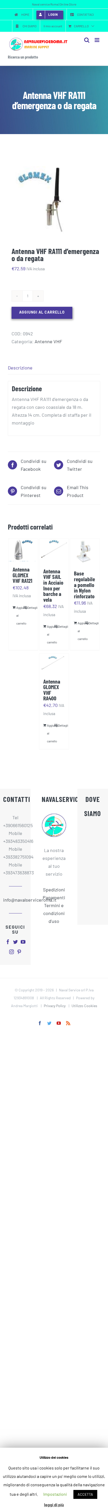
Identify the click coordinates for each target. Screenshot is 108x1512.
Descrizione (20, 368)
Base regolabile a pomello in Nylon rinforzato (84, 584)
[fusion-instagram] (11, 951)
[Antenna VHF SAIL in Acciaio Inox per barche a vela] (54, 551)
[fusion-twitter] (15, 941)
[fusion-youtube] (23, 941)
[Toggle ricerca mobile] (86, 40)
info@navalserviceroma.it (15, 900)
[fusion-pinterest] (19, 951)
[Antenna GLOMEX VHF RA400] (54, 663)
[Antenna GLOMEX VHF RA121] (23, 550)
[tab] (54, 367)
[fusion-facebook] (8, 941)
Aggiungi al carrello (42, 312)
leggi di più (54, 1504)
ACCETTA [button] (85, 1494)
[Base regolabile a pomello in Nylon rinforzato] (84, 552)
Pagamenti (54, 897)
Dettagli (30, 607)
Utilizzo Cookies (84, 1005)
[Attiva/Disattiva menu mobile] (97, 40)
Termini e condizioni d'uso (54, 913)
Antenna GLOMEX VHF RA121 (22, 575)
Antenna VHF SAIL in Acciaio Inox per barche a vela (53, 585)
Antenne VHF (48, 341)
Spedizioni (54, 889)
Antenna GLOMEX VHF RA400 (51, 690)
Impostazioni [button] (55, 1494)
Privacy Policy (55, 1005)
